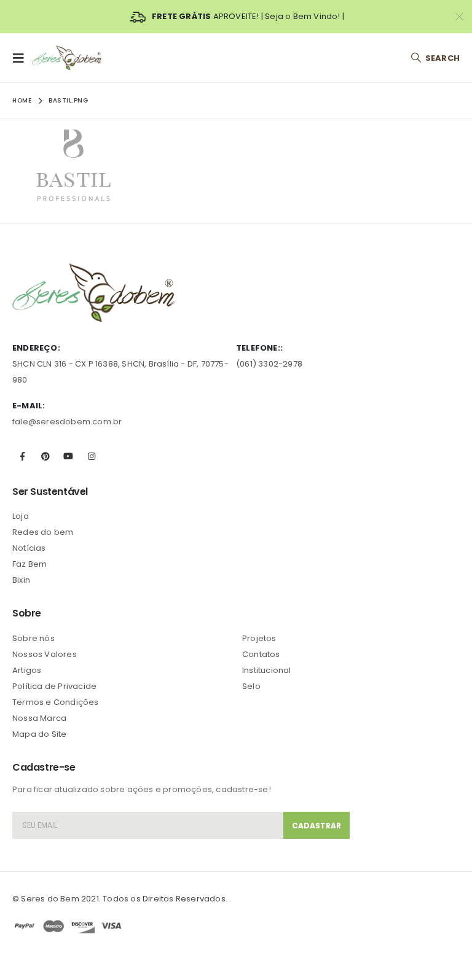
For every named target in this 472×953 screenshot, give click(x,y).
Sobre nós (33, 638)
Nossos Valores (44, 654)
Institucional (266, 670)
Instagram (91, 456)
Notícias (29, 548)
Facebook (23, 456)
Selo (251, 686)
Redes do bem (42, 532)
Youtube (68, 456)
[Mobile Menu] (22, 57)
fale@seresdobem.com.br (67, 421)
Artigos (26, 670)
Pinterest (45, 456)
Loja (20, 516)
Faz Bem (29, 564)
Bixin (21, 580)
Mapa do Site (39, 734)
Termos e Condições (55, 702)
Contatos (261, 654)
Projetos (259, 638)
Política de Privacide (54, 686)
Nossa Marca (39, 718)
